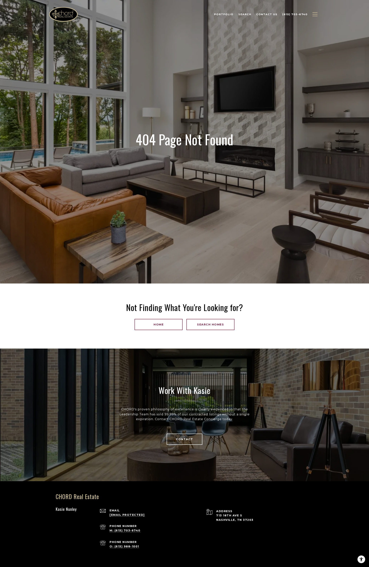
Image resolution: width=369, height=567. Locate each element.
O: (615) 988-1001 (124, 546)
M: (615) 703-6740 (125, 530)
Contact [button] (184, 439)
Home (159, 324)
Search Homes (210, 324)
